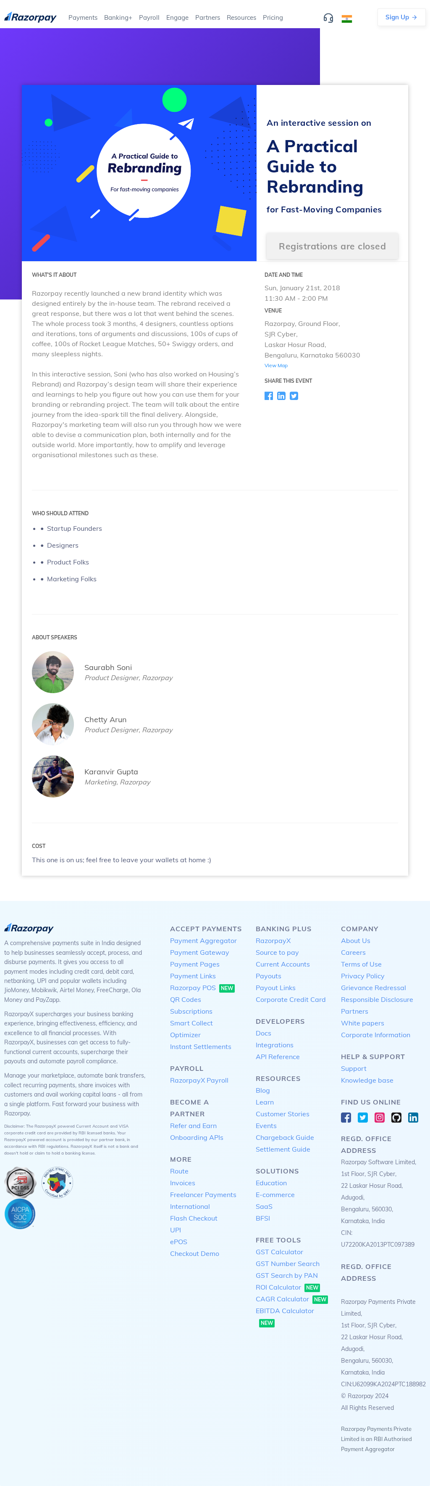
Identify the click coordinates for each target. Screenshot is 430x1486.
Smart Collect (191, 1023)
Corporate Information (375, 1034)
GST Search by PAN (287, 1275)
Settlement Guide (283, 1149)
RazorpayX (273, 940)
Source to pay (277, 952)
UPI (175, 1230)
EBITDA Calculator (285, 1316)
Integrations (275, 1045)
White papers (362, 1023)
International (190, 1206)
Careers (353, 952)
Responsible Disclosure (377, 999)
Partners (354, 1011)
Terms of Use (361, 964)
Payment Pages (195, 964)
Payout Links (276, 987)
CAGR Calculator (291, 1299)
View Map (276, 365)
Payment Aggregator (203, 940)
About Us (355, 940)
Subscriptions (191, 1011)
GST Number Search (288, 1263)
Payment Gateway (199, 952)
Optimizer (185, 1034)
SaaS (264, 1206)
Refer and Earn (193, 1125)
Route (179, 1171)
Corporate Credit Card (291, 999)
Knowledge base (367, 1080)
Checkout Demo (194, 1253)
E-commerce (275, 1194)
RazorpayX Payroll (199, 1080)
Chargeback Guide (285, 1137)
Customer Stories (282, 1114)
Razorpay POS (201, 987)
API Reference (278, 1056)
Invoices (182, 1183)
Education (271, 1183)
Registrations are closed (332, 246)
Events (266, 1125)
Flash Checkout (194, 1218)
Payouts (268, 976)
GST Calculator (279, 1252)
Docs (263, 1033)
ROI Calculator (287, 1287)
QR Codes (185, 999)
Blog (263, 1090)
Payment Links (193, 976)
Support (354, 1068)
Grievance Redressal (373, 987)
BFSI (263, 1218)
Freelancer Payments (203, 1194)
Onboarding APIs (196, 1137)
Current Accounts (283, 964)
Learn (265, 1102)
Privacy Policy (363, 976)
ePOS (178, 1241)
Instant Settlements (200, 1046)
